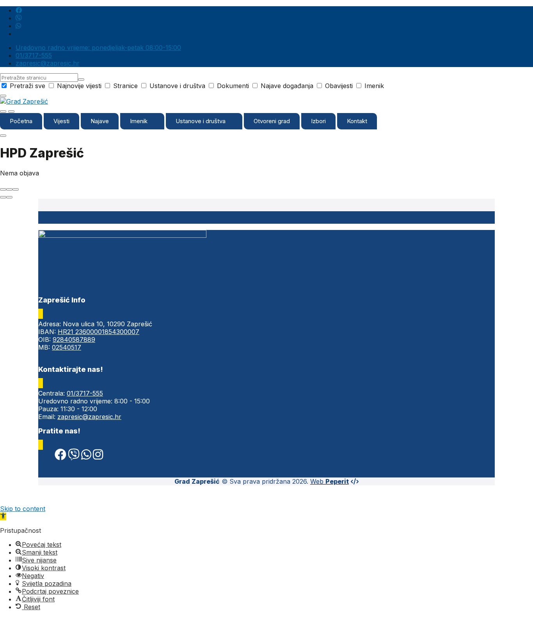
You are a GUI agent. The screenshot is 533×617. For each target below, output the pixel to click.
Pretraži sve (27, 86)
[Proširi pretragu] (3, 111)
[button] (3, 516)
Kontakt (357, 121)
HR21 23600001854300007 (98, 332)
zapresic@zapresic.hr (89, 417)
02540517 (66, 347)
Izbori (318, 121)
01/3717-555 (85, 393)
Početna (21, 121)
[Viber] (74, 456)
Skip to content (22, 509)
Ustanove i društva (177, 86)
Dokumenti (233, 86)
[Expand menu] (11, 111)
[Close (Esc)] (3, 189)
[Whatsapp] (86, 456)
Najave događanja (287, 86)
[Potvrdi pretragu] (81, 79)
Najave (100, 121)
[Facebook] (60, 456)
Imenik (373, 86)
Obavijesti (339, 86)
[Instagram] (98, 456)
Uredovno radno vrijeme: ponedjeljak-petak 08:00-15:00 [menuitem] (98, 47)
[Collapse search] (3, 96)
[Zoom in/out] (15, 189)
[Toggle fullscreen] (9, 189)
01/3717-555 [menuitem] (34, 55)
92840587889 (74, 339)
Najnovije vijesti (79, 86)
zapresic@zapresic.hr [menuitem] (48, 63)
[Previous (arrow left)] (3, 197)
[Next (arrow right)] (9, 197)
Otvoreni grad (272, 121)
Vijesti (61, 121)
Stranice (125, 86)
